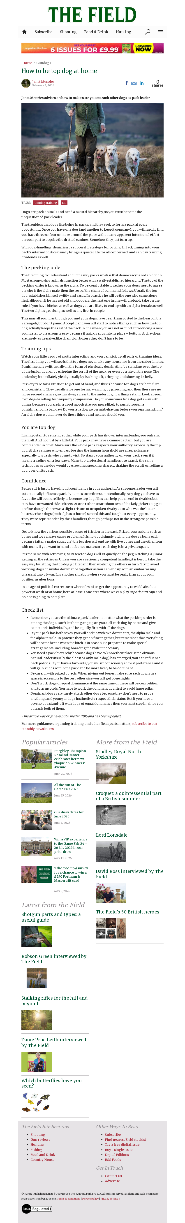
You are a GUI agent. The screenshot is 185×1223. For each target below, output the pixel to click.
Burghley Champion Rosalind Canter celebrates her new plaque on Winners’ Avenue (70, 759)
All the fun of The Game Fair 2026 (67, 787)
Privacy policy (90, 1198)
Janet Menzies (43, 82)
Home (27, 63)
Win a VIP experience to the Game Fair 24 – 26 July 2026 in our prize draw (70, 845)
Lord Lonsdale (111, 835)
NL (64, 202)
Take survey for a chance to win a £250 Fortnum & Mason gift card (71, 876)
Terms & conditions (68, 1198)
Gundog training (46, 202)
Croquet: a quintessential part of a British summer (129, 796)
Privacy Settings (110, 1198)
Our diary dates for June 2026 (69, 814)
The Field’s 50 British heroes (127, 912)
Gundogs (43, 63)
